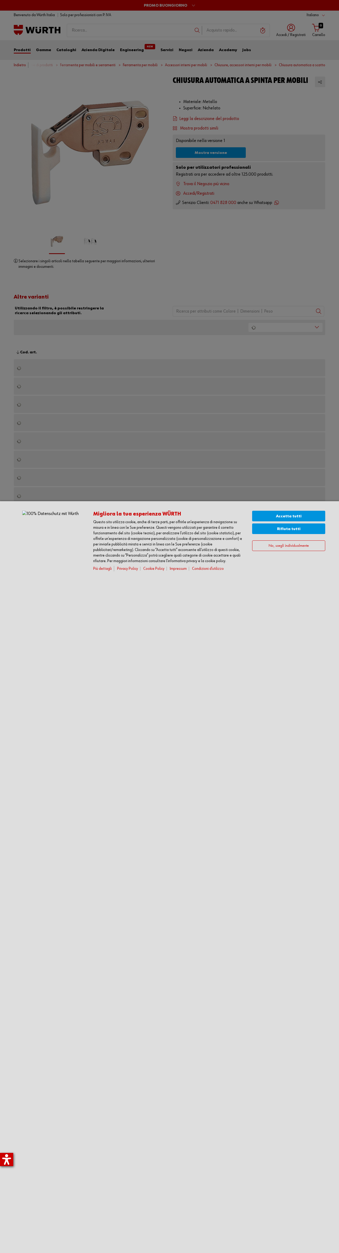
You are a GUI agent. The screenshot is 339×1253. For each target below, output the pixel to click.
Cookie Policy (153, 569)
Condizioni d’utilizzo (208, 569)
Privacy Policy (127, 569)
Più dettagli (102, 569)
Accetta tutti (289, 516)
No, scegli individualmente (289, 546)
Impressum (178, 569)
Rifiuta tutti (289, 529)
